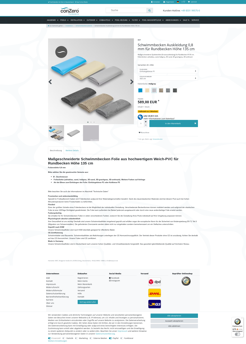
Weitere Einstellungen (57, 341)
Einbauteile (105, 20)
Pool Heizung (121, 20)
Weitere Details (72, 150)
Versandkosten (157, 139)
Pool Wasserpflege (152, 20)
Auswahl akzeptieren (174, 321)
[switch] (237, 334)
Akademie (51, 20)
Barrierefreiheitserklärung (57, 296)
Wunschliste (144, 132)
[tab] (56, 150)
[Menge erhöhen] (145, 121)
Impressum (51, 284)
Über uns (50, 303)
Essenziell (56, 338)
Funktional (128, 338)
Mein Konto (83, 281)
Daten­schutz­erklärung (105, 333)
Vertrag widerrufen (88, 302)
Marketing (83, 338)
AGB (48, 278)
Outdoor (91, 20)
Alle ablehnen (174, 326)
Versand (81, 290)
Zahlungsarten (84, 287)
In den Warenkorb (173, 123)
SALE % (186, 20)
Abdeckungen (172, 20)
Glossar (49, 306)
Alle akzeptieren (174, 315)
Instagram (115, 280)
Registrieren (83, 278)
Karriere (49, 300)
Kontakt (49, 281)
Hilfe (80, 293)
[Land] (177, 2)
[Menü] (241, 318)
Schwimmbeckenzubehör (83, 26)
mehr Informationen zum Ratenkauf (159, 118)
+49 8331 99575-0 (190, 10)
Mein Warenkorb (85, 284)
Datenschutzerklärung (55, 293)
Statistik (69, 338)
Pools (63, 20)
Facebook (115, 278)
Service (195, 20)
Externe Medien (100, 338)
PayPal (116, 338)
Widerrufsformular (54, 290)
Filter (135, 20)
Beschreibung (56, 150)
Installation (77, 20)
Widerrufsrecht (52, 287)
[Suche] (149, 10)
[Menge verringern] (145, 125)
